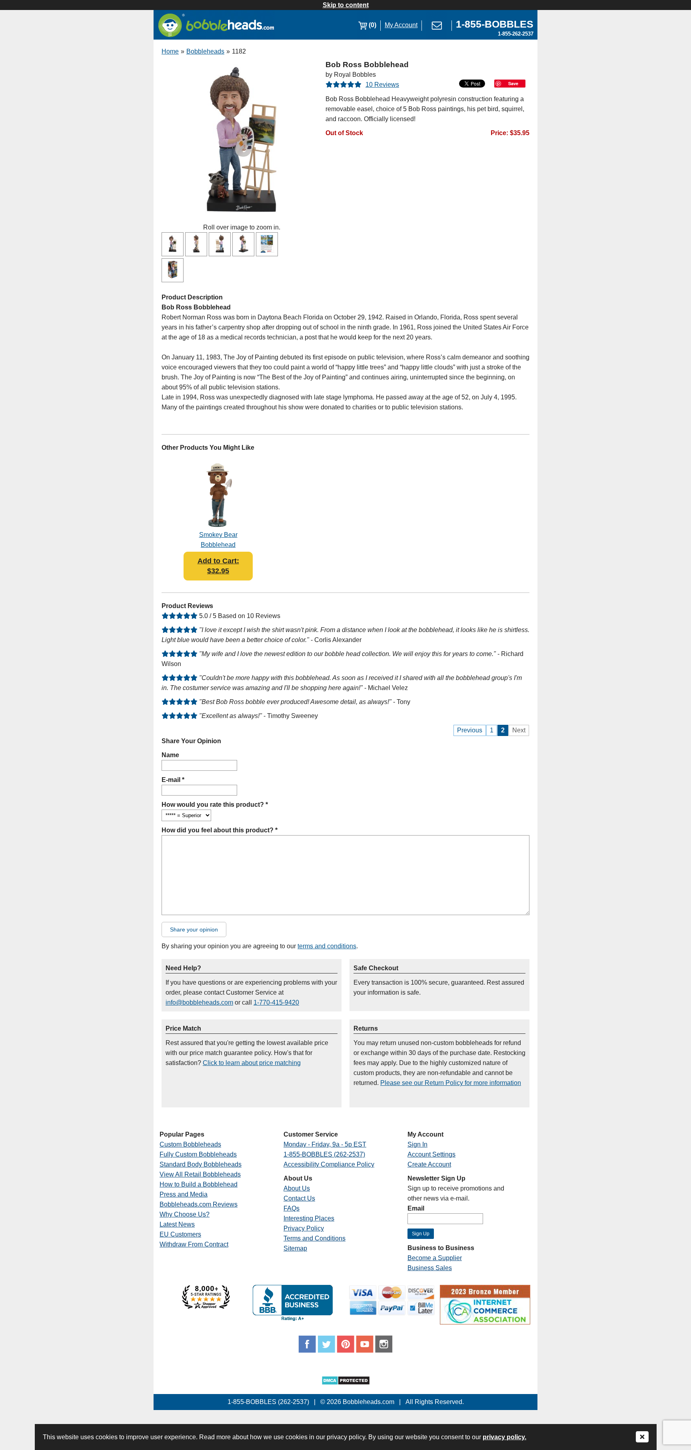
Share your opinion (194, 929)
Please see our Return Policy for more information (450, 1082)
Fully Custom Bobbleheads (198, 1154)
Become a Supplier (434, 1258)
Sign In (417, 1144)
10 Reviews (382, 84)
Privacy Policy (304, 1228)
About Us (297, 1188)
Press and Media (184, 1194)
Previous (469, 730)
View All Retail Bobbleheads (200, 1174)
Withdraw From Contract (194, 1244)
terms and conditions (327, 946)
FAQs (292, 1208)
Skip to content (346, 5)
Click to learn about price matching (252, 1062)
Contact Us (299, 1198)
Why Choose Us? (185, 1214)
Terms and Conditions (315, 1238)
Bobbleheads (205, 51)
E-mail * (173, 779)
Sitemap (295, 1248)
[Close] (642, 1437)
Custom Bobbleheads (190, 1144)
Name (170, 755)
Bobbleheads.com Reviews (199, 1204)
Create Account (429, 1164)
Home (170, 51)
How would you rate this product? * (215, 804)
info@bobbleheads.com (199, 1002)
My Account (401, 25)
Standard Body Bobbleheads (201, 1164)
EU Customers (180, 1234)
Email (415, 1208)
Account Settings (431, 1154)
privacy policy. (504, 1437)
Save (513, 83)
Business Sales (429, 1268)
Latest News (177, 1224)
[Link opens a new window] (206, 1306)
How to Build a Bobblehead (199, 1184)
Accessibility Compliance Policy (329, 1164)
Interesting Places (309, 1218)
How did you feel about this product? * (220, 830)
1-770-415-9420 (276, 1002)
